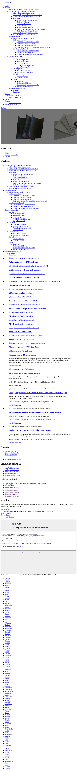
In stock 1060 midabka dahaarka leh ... (25, 278)
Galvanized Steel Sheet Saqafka (27, 52)
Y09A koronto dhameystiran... (21, 293)
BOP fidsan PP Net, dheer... (20, 285)
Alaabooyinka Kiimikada (17, 88)
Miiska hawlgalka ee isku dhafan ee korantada (27, 15)
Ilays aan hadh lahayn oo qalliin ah (24, 34)
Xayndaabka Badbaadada (25, 86)
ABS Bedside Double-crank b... (21, 316)
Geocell (15, 74)
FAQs (7, 99)
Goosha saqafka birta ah (20, 49)
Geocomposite (17, 69)
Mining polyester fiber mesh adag (22, 355)
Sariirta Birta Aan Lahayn (25, 27)
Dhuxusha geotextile (19, 224)
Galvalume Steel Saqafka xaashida (28, 51)
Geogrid (15, 58)
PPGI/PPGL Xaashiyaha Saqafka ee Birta (30, 54)
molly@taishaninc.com (12, 470)
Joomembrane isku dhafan (25, 72)
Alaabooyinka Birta (15, 36)
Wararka (7, 94)
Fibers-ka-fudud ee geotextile (22, 228)
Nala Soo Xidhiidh (11, 104)
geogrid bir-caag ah (23, 67)
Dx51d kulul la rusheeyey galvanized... (25, 270)
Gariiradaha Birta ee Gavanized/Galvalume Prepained (34, 47)
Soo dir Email (5, 515)
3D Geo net (20, 81)
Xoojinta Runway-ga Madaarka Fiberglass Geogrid (30, 430)
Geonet (15, 79)
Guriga (7, 6)
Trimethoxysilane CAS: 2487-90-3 (23, 301)
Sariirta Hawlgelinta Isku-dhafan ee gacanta (26, 16)
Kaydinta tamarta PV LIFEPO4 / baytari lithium (24, 9)
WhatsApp (11, 517)
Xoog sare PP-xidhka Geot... (20, 332)
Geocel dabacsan (22, 76)
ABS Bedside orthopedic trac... (21, 324)
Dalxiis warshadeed (15, 103)
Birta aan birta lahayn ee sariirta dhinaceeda (27, 308)
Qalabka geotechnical (15, 56)
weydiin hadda (5, 509)
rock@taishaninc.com (12, 468)
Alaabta (7, 7)
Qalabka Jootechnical (11, 451)
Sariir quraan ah (22, 25)
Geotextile (12, 222)
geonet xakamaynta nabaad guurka (28, 85)
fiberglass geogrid (22, 60)
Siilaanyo (16, 90)
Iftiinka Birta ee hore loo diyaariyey (24, 38)
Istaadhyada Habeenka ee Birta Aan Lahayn (31, 29)
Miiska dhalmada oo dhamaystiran (23, 13)
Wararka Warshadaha (15, 97)
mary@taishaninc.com (12, 471)
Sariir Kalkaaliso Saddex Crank (27, 31)
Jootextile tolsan (18, 230)
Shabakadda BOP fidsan (24, 83)
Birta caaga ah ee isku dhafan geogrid (24, 373)
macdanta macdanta (23, 61)
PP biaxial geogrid (22, 63)
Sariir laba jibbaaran (23, 22)
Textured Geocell (22, 78)
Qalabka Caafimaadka (12, 453)
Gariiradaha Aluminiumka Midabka (28, 42)
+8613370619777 (10, 485)
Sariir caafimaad (18, 18)
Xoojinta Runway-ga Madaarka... (23, 339)
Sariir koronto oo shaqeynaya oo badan (25, 33)
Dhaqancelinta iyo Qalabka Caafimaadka (22, 11)
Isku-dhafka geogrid (23, 70)
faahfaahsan (17, 365)
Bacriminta (16, 92)
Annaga (7, 101)
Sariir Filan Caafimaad (24, 24)
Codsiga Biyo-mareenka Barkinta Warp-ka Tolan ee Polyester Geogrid (38, 393)
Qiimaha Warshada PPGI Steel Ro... (24, 347)
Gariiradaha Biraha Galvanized (26, 45)
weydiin (11, 365)
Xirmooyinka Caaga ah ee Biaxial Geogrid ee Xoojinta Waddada (35, 412)
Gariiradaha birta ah (19, 40)
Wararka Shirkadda (15, 95)
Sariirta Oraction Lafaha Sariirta (27, 20)
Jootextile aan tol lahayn (20, 226)
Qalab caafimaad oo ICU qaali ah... (23, 262)
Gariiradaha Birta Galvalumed (26, 43)
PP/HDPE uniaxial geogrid (25, 65)
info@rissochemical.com (12, 475)
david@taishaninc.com (12, 473)
